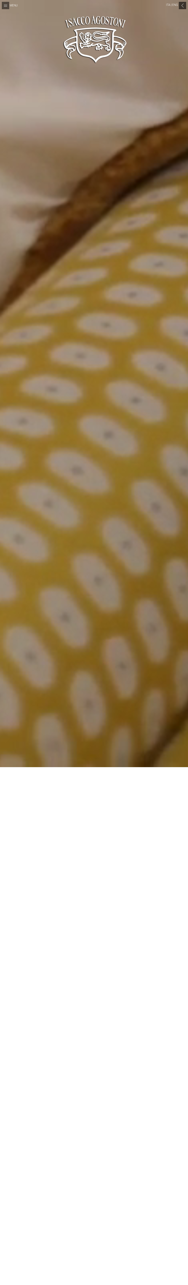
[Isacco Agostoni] (94, 40)
